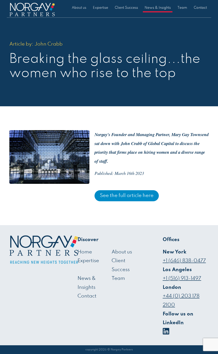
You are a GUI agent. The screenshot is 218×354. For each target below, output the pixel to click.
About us (79, 7)
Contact (200, 7)
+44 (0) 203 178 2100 (181, 300)
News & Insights (158, 7)
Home (84, 252)
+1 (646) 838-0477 (184, 261)
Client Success (126, 7)
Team (182, 7)
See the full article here (126, 195)
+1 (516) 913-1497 (182, 278)
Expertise (100, 7)
